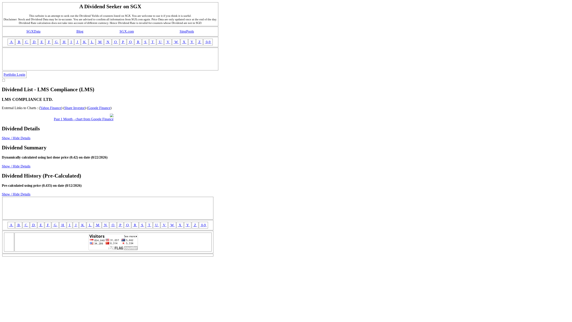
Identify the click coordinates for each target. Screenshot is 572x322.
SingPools (187, 31)
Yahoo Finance (50, 108)
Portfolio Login (14, 74)
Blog (79, 31)
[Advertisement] (110, 59)
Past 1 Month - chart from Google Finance (84, 119)
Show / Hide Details (16, 138)
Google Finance (99, 108)
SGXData (33, 31)
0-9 (208, 42)
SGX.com (127, 31)
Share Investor (74, 108)
